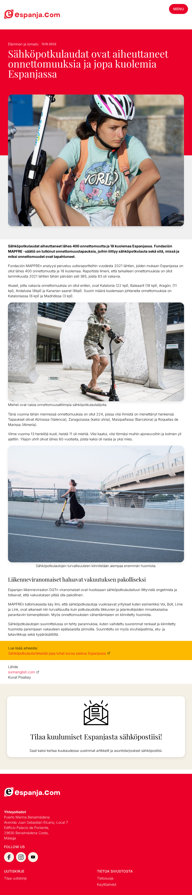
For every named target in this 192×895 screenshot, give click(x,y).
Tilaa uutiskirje (15, 878)
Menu (178, 9)
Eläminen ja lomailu (23, 44)
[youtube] (33, 857)
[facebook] (9, 857)
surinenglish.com (21, 672)
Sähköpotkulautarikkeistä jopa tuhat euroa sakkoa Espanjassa (57, 653)
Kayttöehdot (106, 884)
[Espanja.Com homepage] (16, 14)
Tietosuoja (105, 878)
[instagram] (21, 857)
